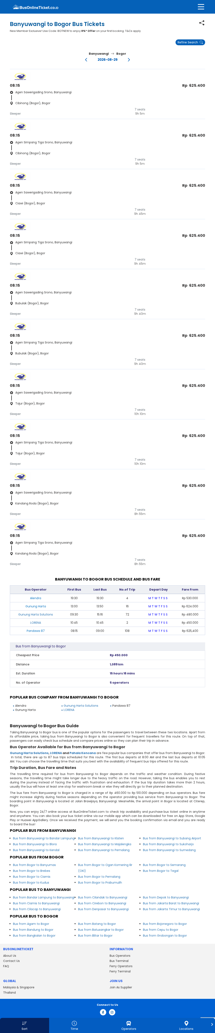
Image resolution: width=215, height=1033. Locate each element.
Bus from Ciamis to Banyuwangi (36, 903)
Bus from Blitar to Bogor (95, 935)
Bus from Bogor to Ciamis (31, 877)
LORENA (35, 623)
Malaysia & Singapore (18, 987)
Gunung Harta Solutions (35, 614)
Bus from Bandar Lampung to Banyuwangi (44, 897)
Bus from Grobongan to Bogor (165, 935)
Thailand (9, 992)
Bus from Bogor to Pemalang (99, 877)
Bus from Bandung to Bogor (33, 930)
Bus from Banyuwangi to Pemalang (104, 850)
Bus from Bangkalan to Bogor (34, 935)
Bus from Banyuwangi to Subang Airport (172, 838)
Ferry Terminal (120, 971)
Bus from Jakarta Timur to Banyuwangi (171, 909)
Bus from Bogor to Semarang (164, 865)
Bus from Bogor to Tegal (160, 871)
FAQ (6, 966)
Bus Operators (120, 956)
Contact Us (11, 961)
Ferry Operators (121, 966)
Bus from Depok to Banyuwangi (166, 897)
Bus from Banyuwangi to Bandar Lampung (44, 838)
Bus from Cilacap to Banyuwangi (37, 909)
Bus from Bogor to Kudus (31, 882)
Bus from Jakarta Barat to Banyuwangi (171, 903)
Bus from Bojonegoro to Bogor (165, 924)
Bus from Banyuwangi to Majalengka (104, 844)
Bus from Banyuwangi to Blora (35, 844)
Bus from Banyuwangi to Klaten (101, 838)
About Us (9, 956)
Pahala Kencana (82, 753)
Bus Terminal (119, 961)
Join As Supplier (121, 987)
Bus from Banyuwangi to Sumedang (169, 850)
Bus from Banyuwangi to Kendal (36, 850)
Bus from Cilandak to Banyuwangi (102, 897)
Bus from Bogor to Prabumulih (100, 882)
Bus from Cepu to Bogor (160, 930)
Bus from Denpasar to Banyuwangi (103, 909)
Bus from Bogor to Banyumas (34, 865)
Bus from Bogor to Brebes (31, 871)
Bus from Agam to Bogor (31, 924)
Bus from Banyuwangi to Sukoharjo (168, 844)
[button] (24, 1025)
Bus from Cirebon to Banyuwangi (102, 903)
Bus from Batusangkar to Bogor (101, 930)
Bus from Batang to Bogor (97, 924)
